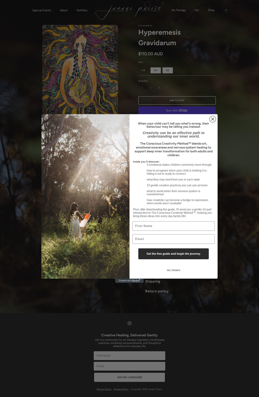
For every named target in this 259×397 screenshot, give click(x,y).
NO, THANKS (173, 270)
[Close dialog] (212, 119)
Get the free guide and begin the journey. (174, 253)
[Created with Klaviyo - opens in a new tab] (129, 281)
